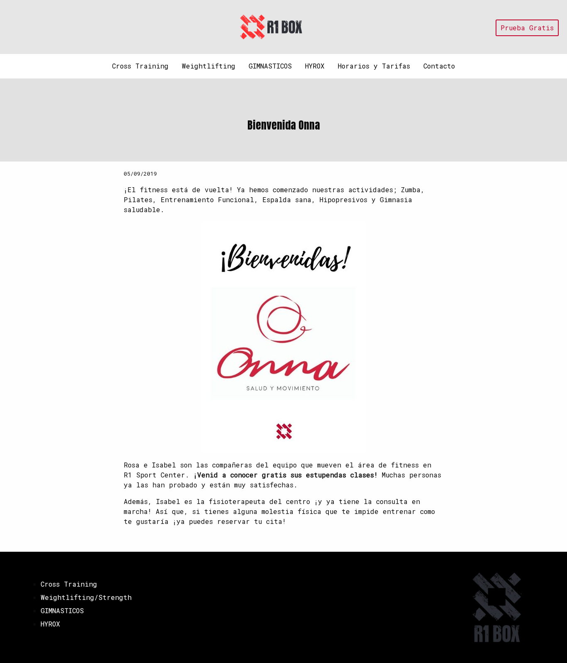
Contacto (439, 65)
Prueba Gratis (527, 27)
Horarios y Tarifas (374, 65)
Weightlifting (208, 65)
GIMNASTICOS (270, 65)
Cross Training (140, 65)
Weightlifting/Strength (86, 597)
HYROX (315, 65)
